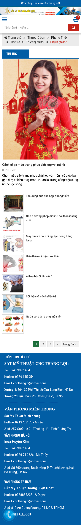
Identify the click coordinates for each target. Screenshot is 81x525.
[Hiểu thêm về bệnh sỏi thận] (13, 263)
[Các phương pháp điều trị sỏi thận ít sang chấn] (13, 223)
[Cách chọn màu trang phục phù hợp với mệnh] (40, 109)
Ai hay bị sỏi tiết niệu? (39, 276)
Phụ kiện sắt (58, 42)
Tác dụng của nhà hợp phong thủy (47, 196)
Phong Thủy (59, 37)
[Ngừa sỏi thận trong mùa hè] (13, 324)
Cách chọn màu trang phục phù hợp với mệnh (33, 164)
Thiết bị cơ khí (35, 42)
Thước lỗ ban (36, 37)
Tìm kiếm (73, 27)
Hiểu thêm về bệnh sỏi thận (42, 256)
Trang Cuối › (70, 344)
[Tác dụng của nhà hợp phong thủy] (13, 203)
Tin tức (15, 42)
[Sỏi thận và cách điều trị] (13, 304)
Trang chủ (14, 37)
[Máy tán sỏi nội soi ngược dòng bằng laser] (13, 243)
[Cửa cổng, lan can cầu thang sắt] (40, 11)
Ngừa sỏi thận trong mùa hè (43, 316)
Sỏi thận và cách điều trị (41, 296)
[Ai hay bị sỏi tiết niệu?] (13, 283)
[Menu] (5, 19)
